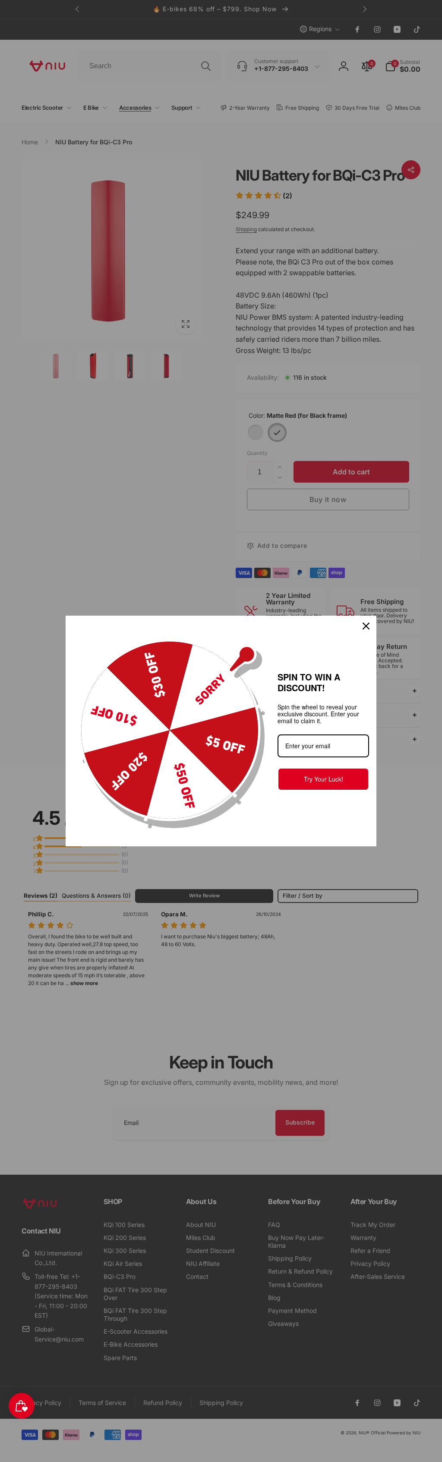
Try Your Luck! (323, 779)
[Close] (366, 626)
